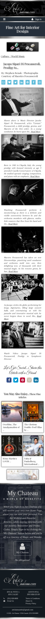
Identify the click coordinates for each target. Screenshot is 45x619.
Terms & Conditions (33, 598)
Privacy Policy (31, 603)
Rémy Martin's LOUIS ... (10, 460)
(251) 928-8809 (12, 598)
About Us (29, 601)
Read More (35, 131)
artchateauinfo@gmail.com (22, 610)
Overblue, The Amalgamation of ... (11, 427)
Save (17, 112)
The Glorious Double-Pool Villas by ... (33, 427)
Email (29, 112)
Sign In (38, 19)
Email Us (10, 601)
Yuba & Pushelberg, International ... (31, 461)
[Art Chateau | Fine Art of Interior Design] (17, 14)
